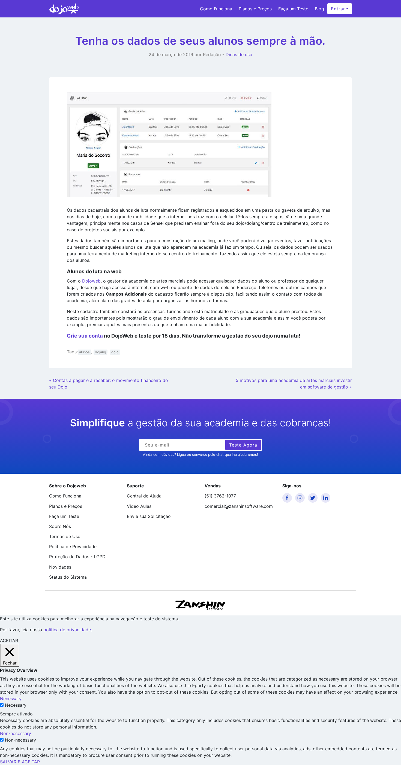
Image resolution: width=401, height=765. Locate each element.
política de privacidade (67, 629)
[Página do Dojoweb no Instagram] (301, 498)
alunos (84, 352)
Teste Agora (243, 445)
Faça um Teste (293, 8)
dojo (115, 352)
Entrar (338, 8)
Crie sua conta (85, 336)
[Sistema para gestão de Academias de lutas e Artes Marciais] (64, 8)
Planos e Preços (255, 8)
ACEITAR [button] (9, 640)
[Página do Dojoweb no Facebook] (288, 498)
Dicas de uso (239, 54)
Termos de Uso (64, 536)
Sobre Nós (60, 526)
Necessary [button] (11, 698)
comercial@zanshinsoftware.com (239, 506)
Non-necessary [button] (15, 733)
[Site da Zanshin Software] (200, 605)
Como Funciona (216, 8)
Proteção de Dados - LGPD (77, 556)
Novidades (60, 567)
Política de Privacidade (73, 546)
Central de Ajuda (144, 496)
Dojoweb (91, 281)
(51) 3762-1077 (220, 496)
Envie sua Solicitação (149, 516)
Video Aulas (139, 506)
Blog (319, 8)
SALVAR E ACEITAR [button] (20, 761)
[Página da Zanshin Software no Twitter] (313, 498)
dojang (100, 352)
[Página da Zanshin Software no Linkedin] (326, 498)
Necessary (15, 705)
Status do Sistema (68, 577)
